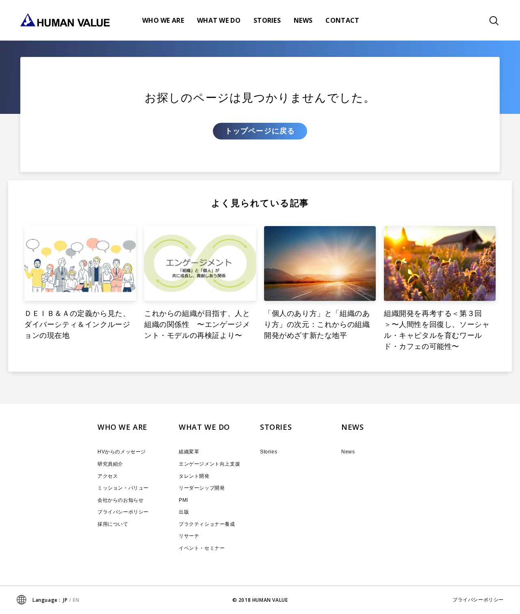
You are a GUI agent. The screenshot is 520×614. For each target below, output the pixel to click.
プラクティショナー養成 (207, 524)
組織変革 (189, 452)
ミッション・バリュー (123, 488)
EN (76, 600)
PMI (183, 500)
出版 (184, 512)
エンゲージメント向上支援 (209, 464)
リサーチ (189, 536)
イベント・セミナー (202, 548)
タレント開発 (194, 476)
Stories (268, 452)
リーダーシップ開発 (202, 488)
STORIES (276, 427)
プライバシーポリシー (123, 512)
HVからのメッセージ (122, 452)
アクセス (108, 476)
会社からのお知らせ (120, 500)
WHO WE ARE (122, 427)
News (348, 452)
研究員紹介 (110, 464)
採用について (113, 524)
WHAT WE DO (204, 427)
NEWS (352, 427)
